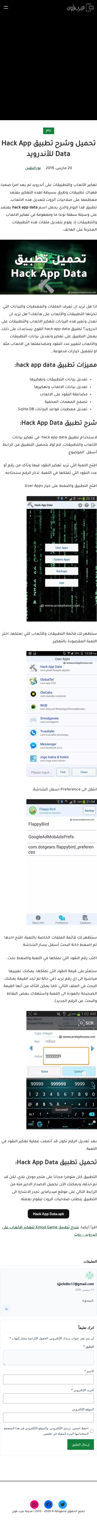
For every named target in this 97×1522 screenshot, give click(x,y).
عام (48, 131)
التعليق (88, 1347)
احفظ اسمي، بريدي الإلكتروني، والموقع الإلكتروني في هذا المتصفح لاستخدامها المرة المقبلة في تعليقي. (46, 1431)
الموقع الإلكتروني (83, 1409)
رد (6, 1308)
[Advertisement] (48, 66)
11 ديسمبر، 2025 (84, 1289)
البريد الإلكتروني (82, 1390)
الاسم (89, 1371)
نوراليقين (33, 168)
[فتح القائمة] (6, 7)
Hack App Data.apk (48, 1214)
